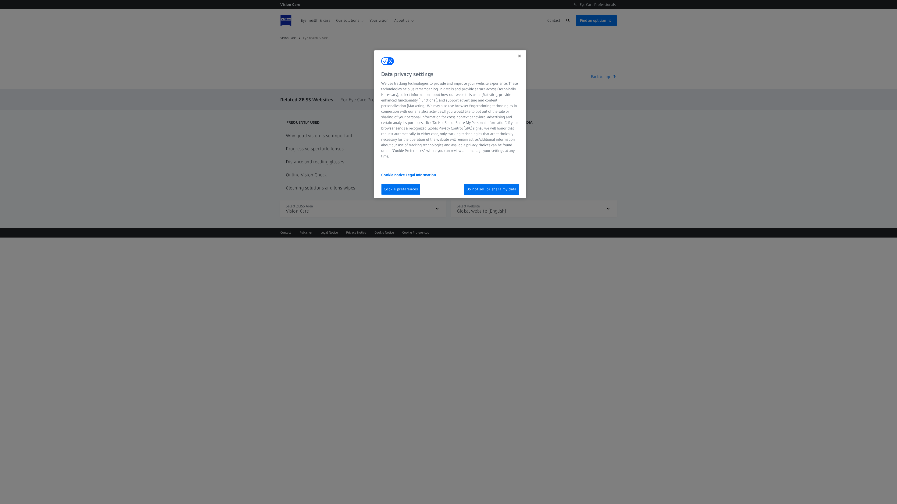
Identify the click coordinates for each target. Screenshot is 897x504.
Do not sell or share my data (491, 189)
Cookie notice (393, 175)
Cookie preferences (401, 189)
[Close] (519, 56)
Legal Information (421, 175)
